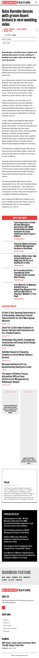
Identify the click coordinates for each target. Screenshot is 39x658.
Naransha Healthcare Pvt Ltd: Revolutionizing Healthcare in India (16, 365)
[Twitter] (8, 47)
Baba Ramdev (22, 29)
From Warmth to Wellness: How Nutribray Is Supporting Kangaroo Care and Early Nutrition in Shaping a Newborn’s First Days (25, 290)
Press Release (19, 239)
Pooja (14, 35)
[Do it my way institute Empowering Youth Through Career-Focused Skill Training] (7, 274)
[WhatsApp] (17, 47)
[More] (21, 47)
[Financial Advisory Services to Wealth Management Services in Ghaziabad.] (7, 247)
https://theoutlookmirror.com (11, 485)
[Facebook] (4, 47)
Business (5, 648)
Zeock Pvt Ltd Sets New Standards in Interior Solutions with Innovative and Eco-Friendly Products (18, 330)
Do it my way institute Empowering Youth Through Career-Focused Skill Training (24, 273)
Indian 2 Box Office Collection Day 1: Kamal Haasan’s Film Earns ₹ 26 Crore (28, 460)
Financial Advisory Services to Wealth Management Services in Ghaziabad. (25, 246)
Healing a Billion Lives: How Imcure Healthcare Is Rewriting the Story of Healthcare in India (25, 259)
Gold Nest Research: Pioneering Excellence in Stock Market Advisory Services (17, 355)
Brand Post (6, 323)
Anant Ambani (9, 29)
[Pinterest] (12, 47)
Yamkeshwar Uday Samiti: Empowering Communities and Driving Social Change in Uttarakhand (18, 342)
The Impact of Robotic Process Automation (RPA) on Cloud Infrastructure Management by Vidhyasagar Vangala (15, 377)
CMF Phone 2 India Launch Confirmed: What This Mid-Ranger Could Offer (19, 644)
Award (4, 348)
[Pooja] (3, 35)
